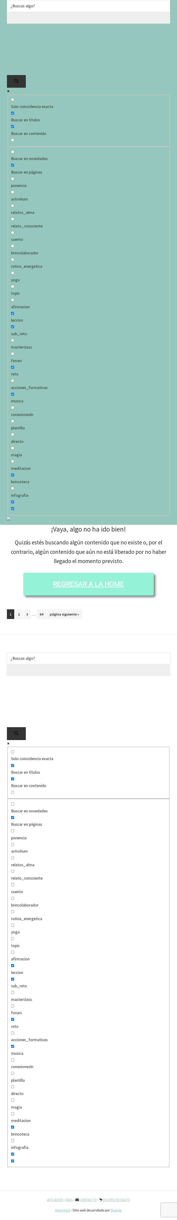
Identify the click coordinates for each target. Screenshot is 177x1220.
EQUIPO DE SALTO (116, 1200)
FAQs (69, 1200)
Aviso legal (62, 1210)
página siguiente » (64, 615)
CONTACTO (88, 1200)
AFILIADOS (55, 1200)
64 (42, 614)
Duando (116, 1210)
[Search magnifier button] (16, 81)
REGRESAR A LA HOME (88, 584)
